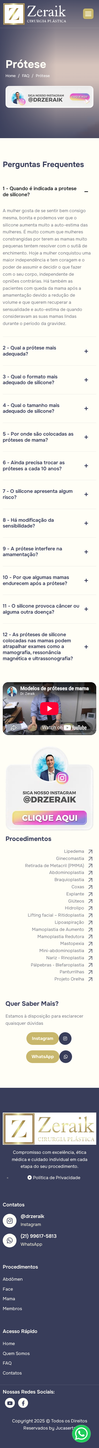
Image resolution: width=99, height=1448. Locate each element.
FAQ (7, 1363)
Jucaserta (66, 1428)
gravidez (56, 323)
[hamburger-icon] (88, 14)
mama (60, 288)
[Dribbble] (10, 1403)
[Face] (23, 1403)
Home (9, 1343)
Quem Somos (16, 1353)
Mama (9, 1299)
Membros (12, 1309)
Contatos (12, 1373)
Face (8, 1289)
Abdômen (13, 1279)
